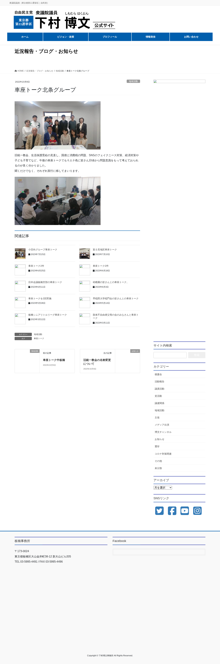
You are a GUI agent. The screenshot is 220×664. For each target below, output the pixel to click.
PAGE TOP (211, 641)
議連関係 (159, 403)
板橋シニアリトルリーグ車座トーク (47, 314)
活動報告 (159, 381)
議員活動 (159, 388)
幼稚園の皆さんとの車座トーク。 (111, 282)
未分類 (158, 468)
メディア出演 (162, 424)
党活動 (158, 396)
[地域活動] (27, 355)
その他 (158, 461)
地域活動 (133, 81)
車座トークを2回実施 (39, 298)
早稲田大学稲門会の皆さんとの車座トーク (116, 298)
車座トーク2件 (36, 265)
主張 (157, 417)
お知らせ (159, 439)
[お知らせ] (127, 355)
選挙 (157, 446)
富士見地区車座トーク (105, 249)
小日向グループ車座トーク (42, 249)
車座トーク (39, 338)
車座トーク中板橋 (54, 360)
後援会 (158, 374)
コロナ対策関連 (163, 453)
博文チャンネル (163, 432)
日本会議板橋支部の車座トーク (45, 282)
